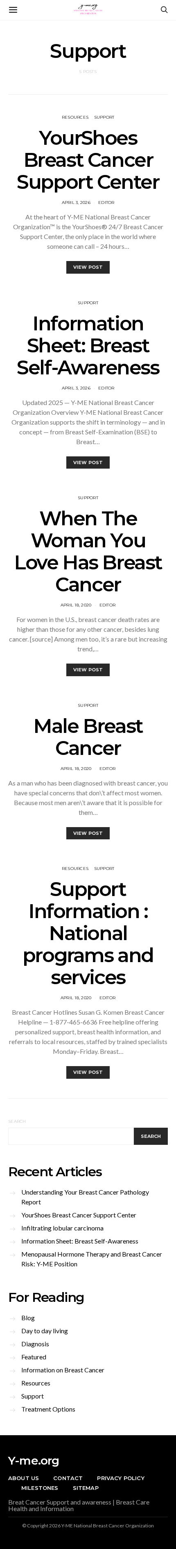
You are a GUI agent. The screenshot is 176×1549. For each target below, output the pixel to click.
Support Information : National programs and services (88, 933)
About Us (23, 1478)
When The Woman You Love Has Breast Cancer (88, 551)
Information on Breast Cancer (62, 1370)
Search (17, 1121)
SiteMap (86, 1488)
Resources (75, 117)
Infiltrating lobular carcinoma (62, 1228)
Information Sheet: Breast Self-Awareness (88, 345)
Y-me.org (33, 1460)
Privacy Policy (120, 1478)
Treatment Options (48, 1409)
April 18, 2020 (76, 605)
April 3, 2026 (76, 202)
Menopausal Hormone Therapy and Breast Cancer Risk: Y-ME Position (91, 1259)
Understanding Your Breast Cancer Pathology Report (85, 1197)
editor (106, 202)
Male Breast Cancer (88, 737)
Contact (68, 1478)
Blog (28, 1317)
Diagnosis (35, 1344)
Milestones (40, 1488)
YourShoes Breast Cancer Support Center (88, 160)
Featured (33, 1357)
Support (104, 117)
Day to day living (44, 1330)
